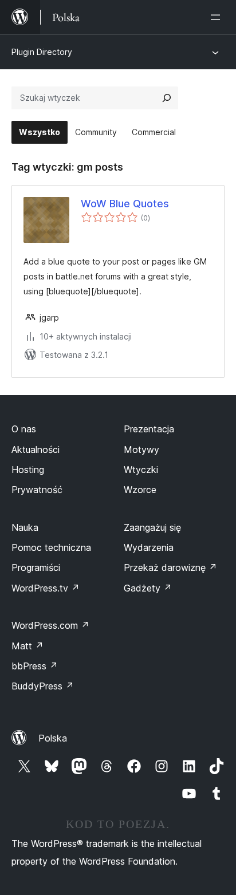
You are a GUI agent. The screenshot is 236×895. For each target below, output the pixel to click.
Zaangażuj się (152, 527)
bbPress (34, 666)
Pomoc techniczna (51, 547)
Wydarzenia (149, 547)
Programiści (35, 567)
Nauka (24, 527)
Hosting (27, 469)
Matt (27, 646)
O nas (23, 429)
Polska (52, 738)
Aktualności (35, 449)
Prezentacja (149, 429)
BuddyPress (42, 686)
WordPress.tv (45, 588)
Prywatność (36, 489)
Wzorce (140, 489)
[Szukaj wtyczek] (166, 97)
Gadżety (148, 588)
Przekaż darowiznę (170, 567)
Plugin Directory (41, 52)
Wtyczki (141, 469)
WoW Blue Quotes (125, 204)
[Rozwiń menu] (217, 17)
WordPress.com (50, 625)
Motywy (141, 449)
